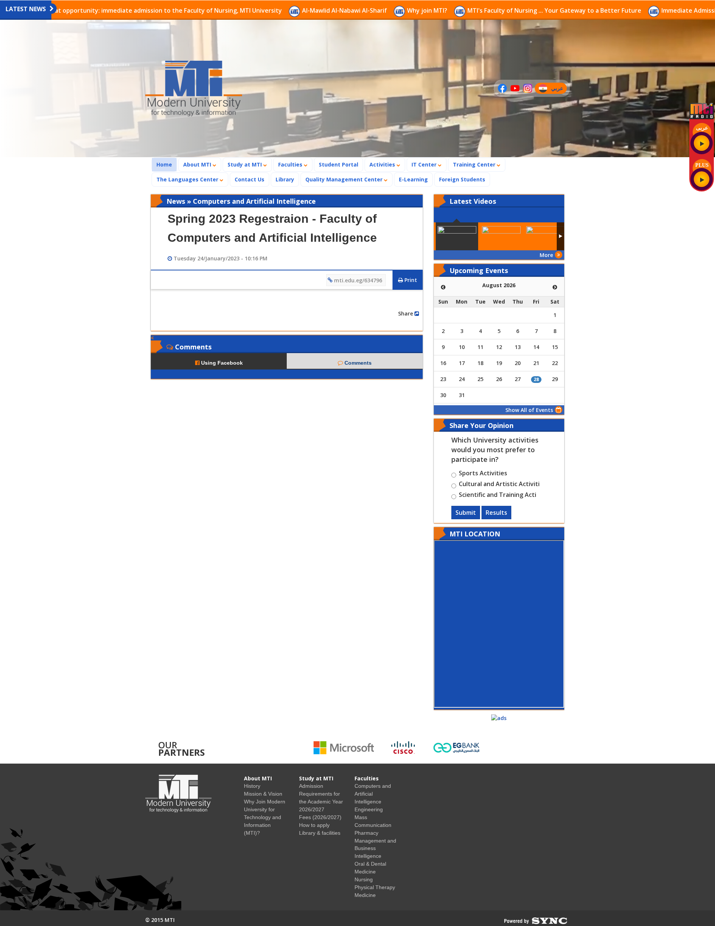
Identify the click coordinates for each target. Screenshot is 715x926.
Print (410, 279)
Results (496, 512)
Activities (383, 164)
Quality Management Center (344, 179)
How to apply (314, 825)
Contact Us (249, 179)
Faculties (291, 164)
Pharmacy (366, 833)
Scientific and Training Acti (497, 496)
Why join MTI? (376, 10)
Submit (465, 512)
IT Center (424, 164)
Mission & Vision (263, 794)
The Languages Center (188, 179)
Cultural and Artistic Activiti (499, 485)
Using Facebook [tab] (221, 363)
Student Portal (338, 164)
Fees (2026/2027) (320, 817)
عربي (559, 89)
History (252, 786)
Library (285, 179)
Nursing (364, 879)
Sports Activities (483, 474)
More (546, 255)
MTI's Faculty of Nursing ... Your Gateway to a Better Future (503, 10)
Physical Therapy (375, 887)
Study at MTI (245, 164)
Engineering (369, 809)
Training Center (475, 164)
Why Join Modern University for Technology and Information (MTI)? (264, 817)
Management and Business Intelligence (375, 848)
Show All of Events (529, 409)
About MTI (198, 164)
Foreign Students (464, 179)
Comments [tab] (357, 363)
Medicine (365, 895)
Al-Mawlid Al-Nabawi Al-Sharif (293, 10)
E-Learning (413, 179)
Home (166, 164)
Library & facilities (319, 833)
